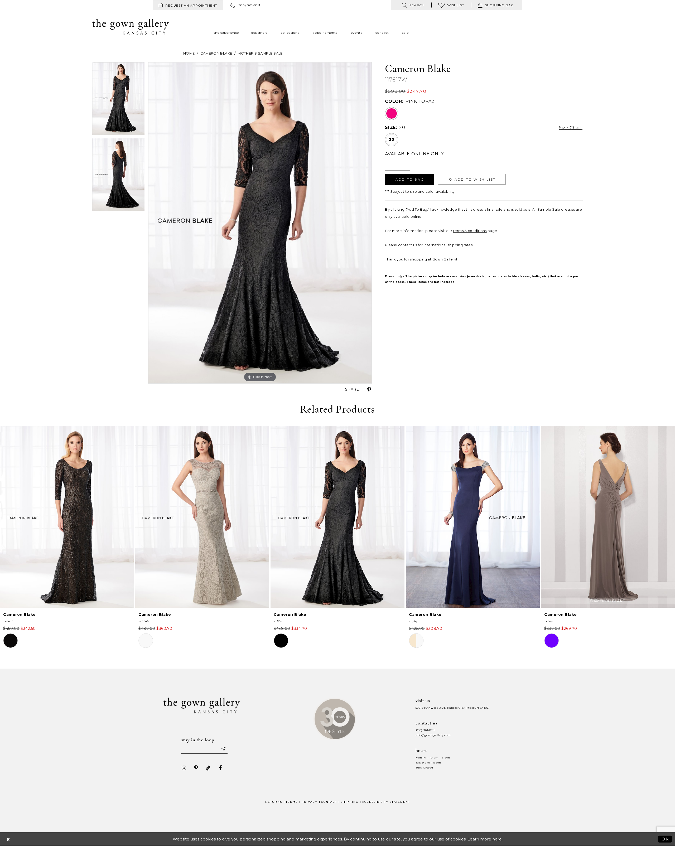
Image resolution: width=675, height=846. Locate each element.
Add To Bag (410, 179)
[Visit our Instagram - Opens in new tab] (183, 768)
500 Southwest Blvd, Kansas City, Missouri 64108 (452, 707)
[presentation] (67, 516)
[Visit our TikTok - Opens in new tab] (208, 768)
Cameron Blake (216, 53)
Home (189, 53)
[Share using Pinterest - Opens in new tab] (369, 389)
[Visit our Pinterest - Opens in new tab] (196, 768)
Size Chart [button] (570, 127)
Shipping (349, 802)
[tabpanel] (118, 100)
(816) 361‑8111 (425, 730)
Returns (273, 802)
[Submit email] (223, 749)
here (497, 839)
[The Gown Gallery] (130, 27)
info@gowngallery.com (433, 735)
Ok (665, 838)
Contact (329, 802)
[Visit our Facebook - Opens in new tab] (220, 768)
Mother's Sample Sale (260, 53)
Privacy (309, 802)
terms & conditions (469, 231)
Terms (292, 802)
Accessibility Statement (386, 802)
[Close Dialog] (8, 839)
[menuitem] (188, 5)
